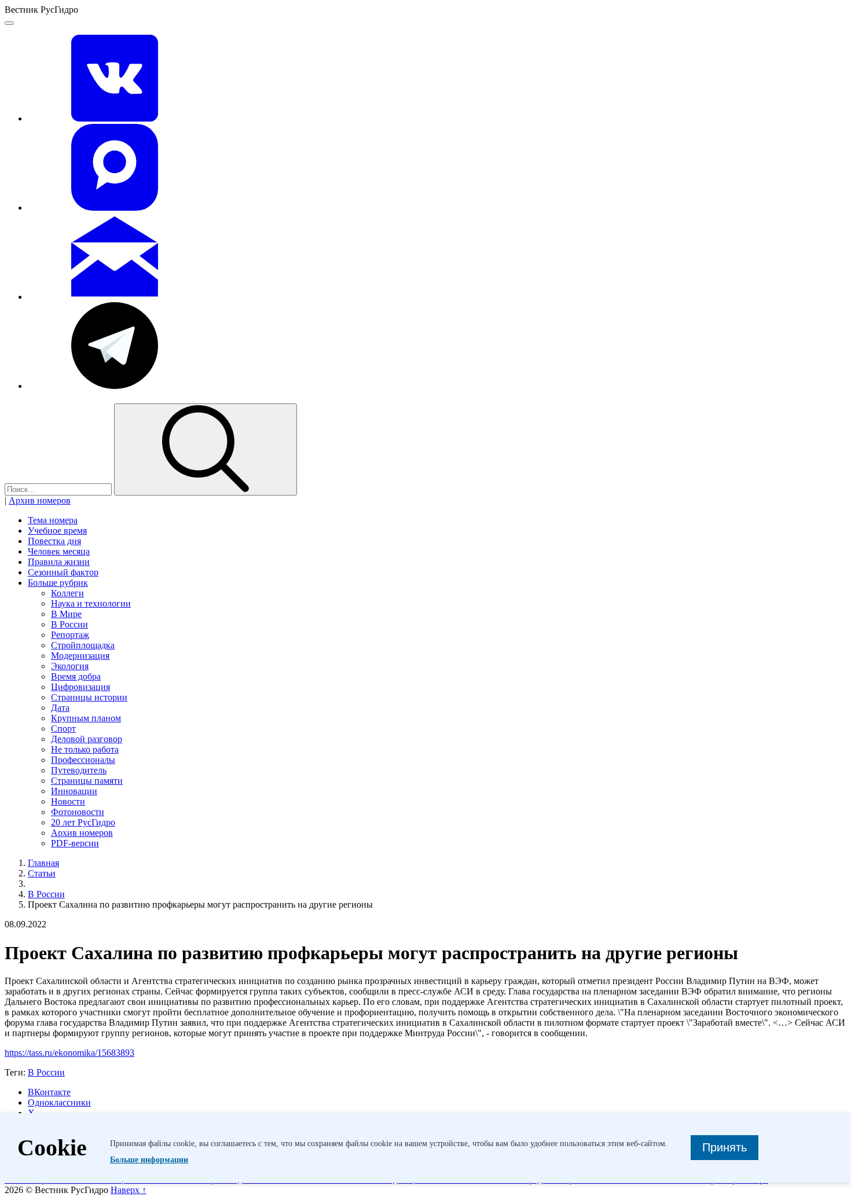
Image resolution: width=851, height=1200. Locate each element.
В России (69, 624)
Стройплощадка (83, 645)
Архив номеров (40, 500)
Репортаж (70, 635)
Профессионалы (83, 760)
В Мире (66, 614)
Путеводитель (79, 770)
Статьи (42, 873)
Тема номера (53, 520)
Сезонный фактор (63, 572)
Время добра (76, 676)
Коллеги (67, 593)
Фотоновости (77, 812)
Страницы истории (89, 697)
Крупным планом (86, 718)
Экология (70, 666)
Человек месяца (59, 551)
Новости (68, 801)
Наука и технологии (91, 603)
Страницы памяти (87, 781)
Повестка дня (54, 541)
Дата (60, 708)
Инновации (74, 791)
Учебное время (57, 530)
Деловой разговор (86, 739)
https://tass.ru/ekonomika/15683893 (69, 1053)
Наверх (128, 1190)
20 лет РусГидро (83, 822)
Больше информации (149, 1159)
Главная (43, 863)
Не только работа (85, 749)
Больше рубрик (58, 583)
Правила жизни (59, 562)
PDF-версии (75, 843)
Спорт (63, 728)
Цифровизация (80, 687)
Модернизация (80, 655)
